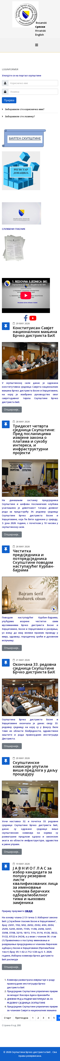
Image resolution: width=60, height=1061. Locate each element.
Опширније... (12, 409)
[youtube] (32, 319)
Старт (7, 1017)
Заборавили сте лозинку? (19, 116)
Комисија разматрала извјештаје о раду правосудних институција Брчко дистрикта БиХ (31, 983)
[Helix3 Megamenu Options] (36, 45)
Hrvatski (40, 30)
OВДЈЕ (28, 911)
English (39, 34)
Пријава (9, 100)
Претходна (21, 1017)
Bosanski (41, 23)
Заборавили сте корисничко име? (24, 109)
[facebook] (26, 319)
